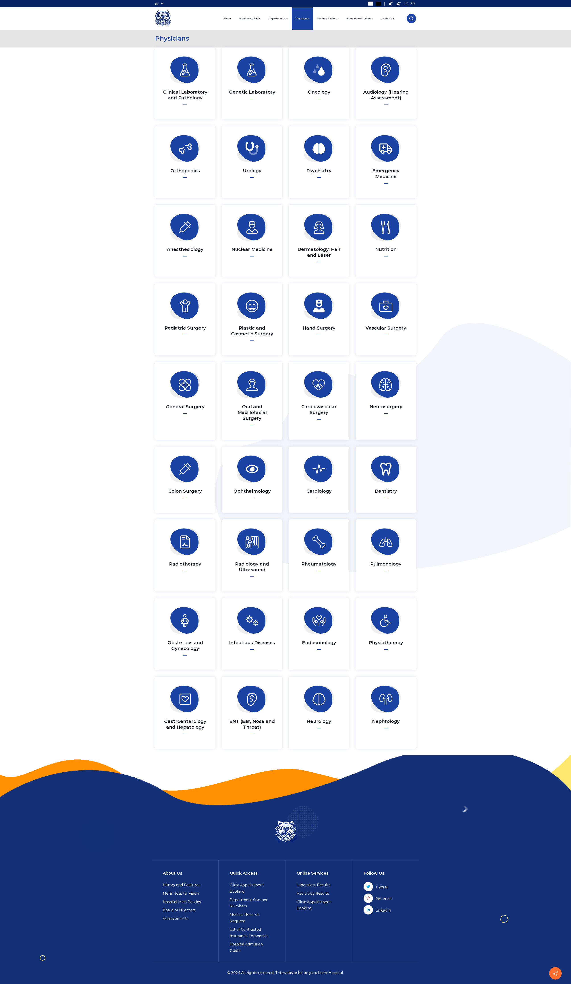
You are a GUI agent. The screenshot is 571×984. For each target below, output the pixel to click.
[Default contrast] (370, 4)
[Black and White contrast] (378, 4)
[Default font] (412, 3)
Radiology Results (313, 893)
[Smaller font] (399, 3)
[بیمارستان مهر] (163, 18)
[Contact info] (555, 973)
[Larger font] (390, 3)
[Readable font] (406, 3)
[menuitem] (227, 18)
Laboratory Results (313, 885)
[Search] (411, 18)
